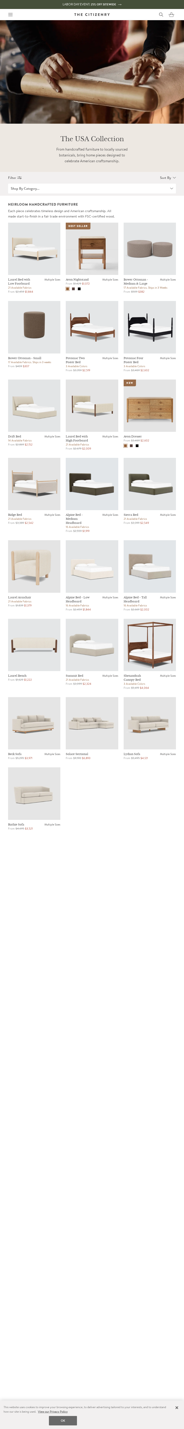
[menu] (10, 14)
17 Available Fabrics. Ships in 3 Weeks (145, 287)
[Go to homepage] (92, 14)
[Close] (177, 1408)
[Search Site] (161, 14)
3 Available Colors (76, 366)
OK (63, 1420)
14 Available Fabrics (20, 440)
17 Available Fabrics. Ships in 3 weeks (29, 362)
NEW (129, 383)
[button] (171, 14)
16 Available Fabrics (77, 527)
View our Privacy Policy (53, 1412)
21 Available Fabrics (19, 287)
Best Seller (78, 226)
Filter (12, 177)
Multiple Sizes (52, 279)
